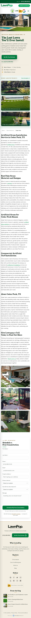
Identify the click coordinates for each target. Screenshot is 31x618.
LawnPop (9, 612)
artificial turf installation (13, 265)
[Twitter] (17, 577)
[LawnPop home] (7, 5)
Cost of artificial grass (15, 562)
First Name (5, 448)
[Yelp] (10, 580)
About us (15, 565)
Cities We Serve (10, 130)
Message (5, 493)
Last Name (5, 455)
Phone (4, 461)
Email (4, 467)
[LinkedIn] (20, 580)
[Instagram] (17, 580)
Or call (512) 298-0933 (7, 61)
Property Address (7, 474)
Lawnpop (9, 183)
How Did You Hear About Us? (9, 486)
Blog (15, 568)
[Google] (10, 577)
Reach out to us (12, 359)
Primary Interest (7, 480)
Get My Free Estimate (24, 5)
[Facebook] (13, 577)
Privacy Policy (14, 612)
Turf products (15, 559)
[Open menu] (28, 11)
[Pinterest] (13, 580)
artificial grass (11, 144)
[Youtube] (20, 577)
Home (3, 130)
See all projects (25, 78)
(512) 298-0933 (25, 1)
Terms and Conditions (23, 612)
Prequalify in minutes (16, 514)
